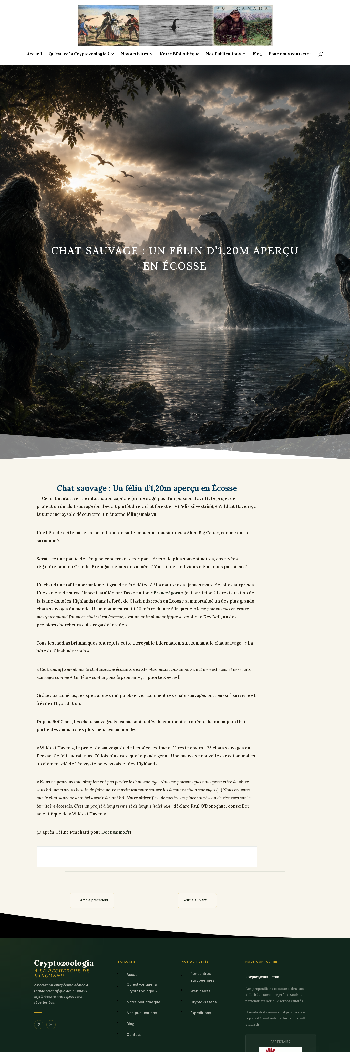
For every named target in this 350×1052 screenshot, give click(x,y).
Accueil (34, 54)
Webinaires (200, 991)
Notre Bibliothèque (179, 54)
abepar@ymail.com (262, 976)
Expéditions (200, 1013)
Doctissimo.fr (115, 832)
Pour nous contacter (290, 54)
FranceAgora (167, 593)
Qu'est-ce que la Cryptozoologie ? (142, 987)
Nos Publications (223, 54)
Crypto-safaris (203, 1002)
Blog (257, 54)
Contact (134, 1034)
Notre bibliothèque (143, 1002)
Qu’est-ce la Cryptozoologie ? (79, 54)
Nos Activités (134, 54)
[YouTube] (51, 1024)
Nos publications (142, 1013)
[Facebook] (38, 1024)
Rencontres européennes (202, 976)
